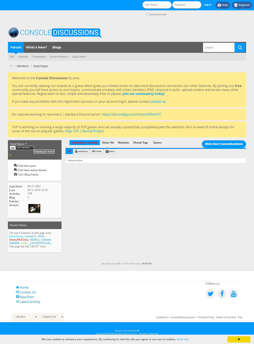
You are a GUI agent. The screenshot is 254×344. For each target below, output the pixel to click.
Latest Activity (28, 302)
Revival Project (93, 131)
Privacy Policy (206, 317)
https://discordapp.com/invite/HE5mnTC (131, 114)
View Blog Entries (27, 174)
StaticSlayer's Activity (84, 142)
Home (22, 287)
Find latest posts (26, 165)
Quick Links (78, 56)
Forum (16, 47)
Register (242, 5)
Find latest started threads (31, 170)
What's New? (36, 47)
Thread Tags (140, 142)
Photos (112, 151)
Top (240, 317)
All (69, 151)
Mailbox (34, 239)
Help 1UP (72, 131)
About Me (108, 142)
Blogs (56, 47)
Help (222, 5)
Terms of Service (226, 317)
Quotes (157, 142)
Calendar (23, 56)
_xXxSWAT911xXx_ (40, 243)
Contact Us (26, 292)
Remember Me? (158, 14)
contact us (157, 101)
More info (183, 339)
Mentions (123, 142)
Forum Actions (58, 56)
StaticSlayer (83, 151)
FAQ (12, 56)
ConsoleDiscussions (182, 317)
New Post (25, 297)
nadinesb (46, 239)
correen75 (30, 236)
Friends (98, 151)
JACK (41, 236)
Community (38, 56)
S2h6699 (14, 243)
